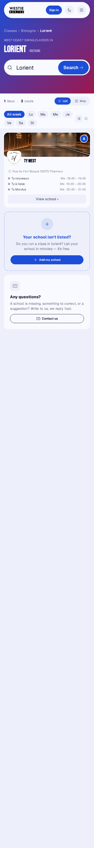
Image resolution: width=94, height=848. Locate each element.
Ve (9, 123)
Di (32, 123)
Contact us (50, 319)
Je (67, 114)
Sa (21, 123)
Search (70, 67)
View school (47, 199)
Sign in (54, 10)
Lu (31, 114)
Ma (42, 114)
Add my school (50, 260)
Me (55, 114)
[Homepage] (16, 10)
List (65, 101)
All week (14, 114)
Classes (10, 30)
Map (83, 101)
